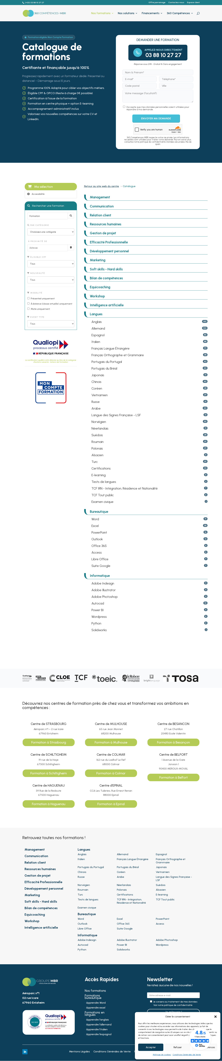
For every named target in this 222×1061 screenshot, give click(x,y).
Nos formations (101, 13)
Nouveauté (37, 273)
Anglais (96, 322)
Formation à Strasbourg (48, 742)
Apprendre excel (95, 1008)
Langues (96, 314)
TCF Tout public (102, 495)
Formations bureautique (93, 997)
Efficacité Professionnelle (109, 242)
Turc (94, 462)
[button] (215, 1016)
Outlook (97, 539)
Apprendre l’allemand (98, 1024)
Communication (102, 206)
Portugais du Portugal (106, 362)
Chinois (96, 382)
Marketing (97, 260)
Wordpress (99, 617)
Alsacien (97, 455)
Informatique (100, 576)
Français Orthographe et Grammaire (117, 355)
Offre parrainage (157, 2)
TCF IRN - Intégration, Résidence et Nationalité (124, 488)
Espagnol (97, 335)
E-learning (98, 475)
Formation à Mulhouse (111, 742)
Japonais (97, 375)
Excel (95, 526)
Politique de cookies (162, 1055)
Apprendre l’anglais (97, 1020)
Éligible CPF (38, 257)
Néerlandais (99, 428)
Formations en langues (94, 1014)
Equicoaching (100, 287)
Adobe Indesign (102, 583)
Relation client (100, 215)
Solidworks (99, 630)
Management (100, 197)
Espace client (193, 2)
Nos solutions (126, 13)
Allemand (98, 328)
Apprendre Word (96, 1003)
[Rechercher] (71, 215)
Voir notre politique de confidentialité (172, 1005)
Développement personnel (109, 251)
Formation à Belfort (173, 777)
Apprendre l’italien (97, 1029)
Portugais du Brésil (104, 368)
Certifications (101, 468)
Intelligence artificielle (107, 305)
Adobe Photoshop (104, 597)
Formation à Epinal (111, 804)
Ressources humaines (105, 224)
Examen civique (102, 502)
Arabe (96, 408)
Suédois (97, 435)
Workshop (97, 296)
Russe (95, 402)
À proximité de (37, 241)
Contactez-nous (176, 2)
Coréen (96, 388)
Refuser (178, 1047)
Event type (37, 317)
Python (96, 623)
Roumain (97, 442)
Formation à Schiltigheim (48, 773)
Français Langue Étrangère (110, 348)
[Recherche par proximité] (71, 247)
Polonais (97, 448)
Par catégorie (39, 225)
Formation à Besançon (173, 742)
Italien (95, 342)
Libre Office (99, 559)
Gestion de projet (103, 233)
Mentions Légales (79, 1051)
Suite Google (100, 566)
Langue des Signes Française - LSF (116, 415)
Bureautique (99, 512)
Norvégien (98, 422)
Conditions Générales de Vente (187, 1055)
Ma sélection (43, 187)
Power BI (97, 610)
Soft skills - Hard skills (106, 269)
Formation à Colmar (110, 773)
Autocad (97, 603)
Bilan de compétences (106, 278)
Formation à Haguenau (48, 804)
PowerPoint (99, 532)
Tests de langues (103, 482)
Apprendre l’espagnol (98, 1034)
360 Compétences (178, 13)
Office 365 (99, 546)
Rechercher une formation (48, 205)
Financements (150, 13)
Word (95, 519)
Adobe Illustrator (103, 590)
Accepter (151, 1047)
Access (96, 552)
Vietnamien (99, 395)
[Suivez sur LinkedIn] (24, 1051)
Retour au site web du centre (101, 186)
